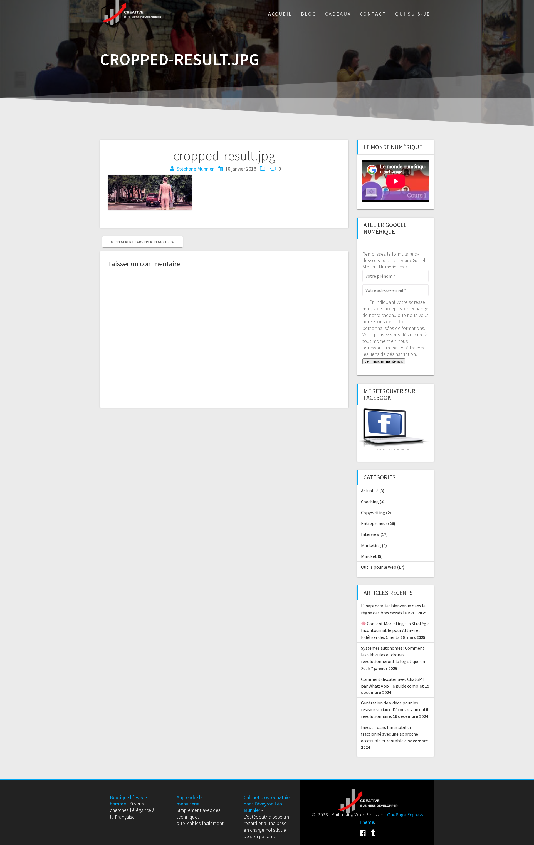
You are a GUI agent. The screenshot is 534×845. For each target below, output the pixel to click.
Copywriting (373, 512)
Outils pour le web (378, 567)
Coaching (370, 501)
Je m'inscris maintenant (384, 361)
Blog (308, 14)
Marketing (371, 545)
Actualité (370, 490)
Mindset (369, 556)
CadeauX (338, 14)
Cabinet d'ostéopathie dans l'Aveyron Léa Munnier (267, 804)
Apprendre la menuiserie (190, 800)
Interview (370, 534)
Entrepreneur (374, 523)
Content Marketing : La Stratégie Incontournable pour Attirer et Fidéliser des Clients (395, 630)
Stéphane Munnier (195, 169)
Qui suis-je (412, 14)
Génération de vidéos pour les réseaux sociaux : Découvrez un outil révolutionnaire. (394, 709)
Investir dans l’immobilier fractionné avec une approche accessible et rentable (389, 734)
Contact (373, 14)
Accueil (280, 14)
